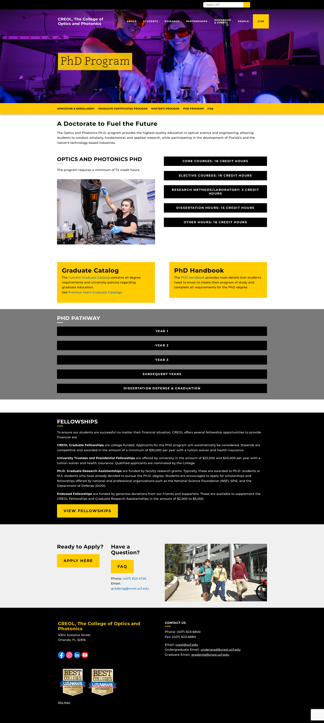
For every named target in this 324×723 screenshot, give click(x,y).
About (131, 21)
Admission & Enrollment (75, 108)
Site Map (64, 702)
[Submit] (246, 4)
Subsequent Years (162, 374)
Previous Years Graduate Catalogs (95, 292)
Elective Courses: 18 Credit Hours (215, 175)
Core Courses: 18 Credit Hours (215, 161)
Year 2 (162, 345)
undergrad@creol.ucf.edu (221, 649)
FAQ (210, 108)
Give (261, 21)
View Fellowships (87, 511)
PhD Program (193, 108)
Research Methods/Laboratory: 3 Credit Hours (215, 191)
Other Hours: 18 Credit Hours (215, 222)
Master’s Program (165, 108)
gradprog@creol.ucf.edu (130, 588)
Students (150, 21)
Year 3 (162, 360)
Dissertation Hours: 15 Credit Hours (215, 208)
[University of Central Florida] (101, 4)
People (243, 21)
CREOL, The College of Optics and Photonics (80, 21)
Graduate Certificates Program (123, 108)
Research (172, 21)
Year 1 (162, 331)
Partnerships (197, 21)
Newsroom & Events (222, 21)
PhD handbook (193, 277)
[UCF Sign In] (186, 5)
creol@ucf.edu (187, 645)
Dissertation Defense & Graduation (162, 388)
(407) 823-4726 (134, 578)
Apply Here (78, 560)
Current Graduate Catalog (89, 277)
